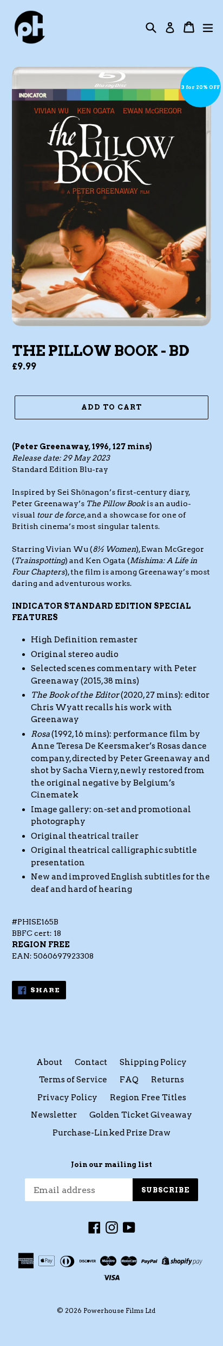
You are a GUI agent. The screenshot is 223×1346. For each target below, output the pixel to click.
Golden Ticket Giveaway (140, 1115)
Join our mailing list (111, 1164)
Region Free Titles (148, 1097)
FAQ (129, 1080)
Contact (91, 1062)
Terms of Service (73, 1080)
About (49, 1062)
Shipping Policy (153, 1062)
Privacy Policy (67, 1097)
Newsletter (54, 1115)
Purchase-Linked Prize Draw (111, 1133)
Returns (167, 1080)
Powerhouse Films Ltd (119, 1310)
